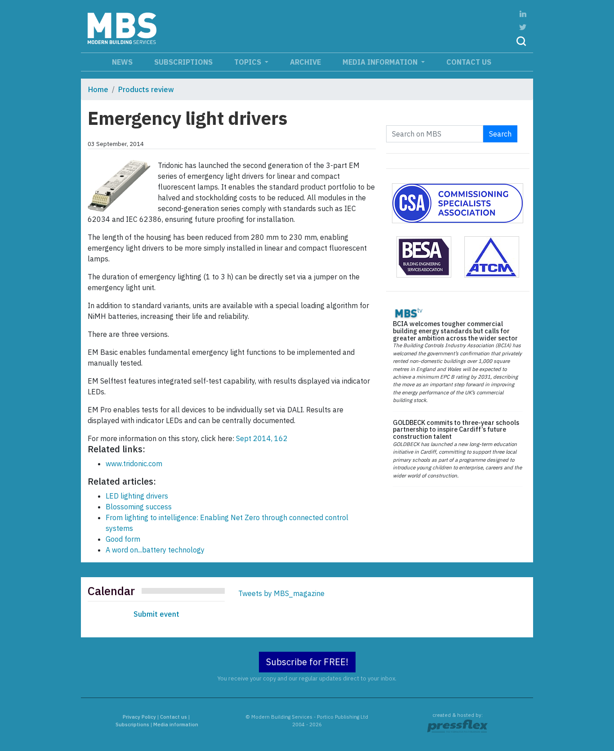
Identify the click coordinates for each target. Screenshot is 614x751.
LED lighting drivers (137, 495)
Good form (123, 539)
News (122, 61)
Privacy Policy (139, 717)
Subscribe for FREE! (307, 662)
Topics (248, 61)
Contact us (468, 61)
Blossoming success (139, 506)
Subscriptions (183, 61)
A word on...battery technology (155, 549)
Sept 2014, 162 (262, 438)
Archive (305, 61)
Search (500, 133)
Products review (146, 89)
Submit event (156, 614)
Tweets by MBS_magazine (281, 593)
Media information (381, 61)
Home (98, 89)
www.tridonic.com (134, 463)
